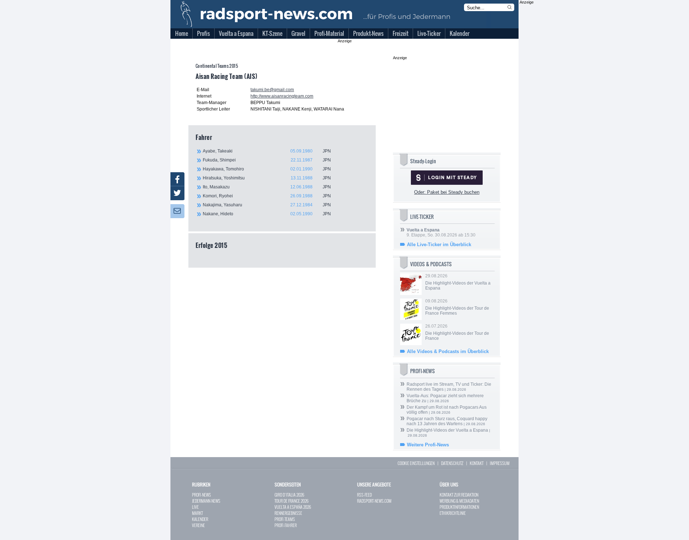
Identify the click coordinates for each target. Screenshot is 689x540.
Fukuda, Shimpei (267, 160)
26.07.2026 (457, 332)
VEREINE (198, 525)
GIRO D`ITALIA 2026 (289, 495)
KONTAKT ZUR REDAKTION (459, 495)
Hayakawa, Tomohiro (267, 169)
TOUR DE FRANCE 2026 (292, 501)
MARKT (197, 513)
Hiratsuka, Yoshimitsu (267, 177)
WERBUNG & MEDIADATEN (459, 501)
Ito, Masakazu (267, 186)
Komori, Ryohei (267, 195)
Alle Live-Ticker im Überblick (439, 244)
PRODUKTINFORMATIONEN (459, 507)
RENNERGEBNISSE (288, 513)
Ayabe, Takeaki (267, 151)
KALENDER (200, 519)
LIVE (195, 507)
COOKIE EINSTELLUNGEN (416, 463)
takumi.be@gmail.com (272, 89)
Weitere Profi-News (428, 444)
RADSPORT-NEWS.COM (374, 501)
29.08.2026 (458, 282)
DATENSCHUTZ (452, 463)
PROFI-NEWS (201, 495)
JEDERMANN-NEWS (206, 501)
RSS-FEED (364, 495)
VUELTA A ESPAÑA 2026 (293, 507)
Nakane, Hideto (267, 213)
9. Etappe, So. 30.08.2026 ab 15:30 (441, 232)
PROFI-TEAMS (285, 519)
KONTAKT (476, 463)
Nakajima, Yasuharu (267, 204)
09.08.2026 (457, 307)
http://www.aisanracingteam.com (281, 96)
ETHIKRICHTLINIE (453, 513)
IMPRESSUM (500, 463)
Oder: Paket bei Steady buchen (446, 192)
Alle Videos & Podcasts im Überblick (448, 351)
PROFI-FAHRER (286, 525)
